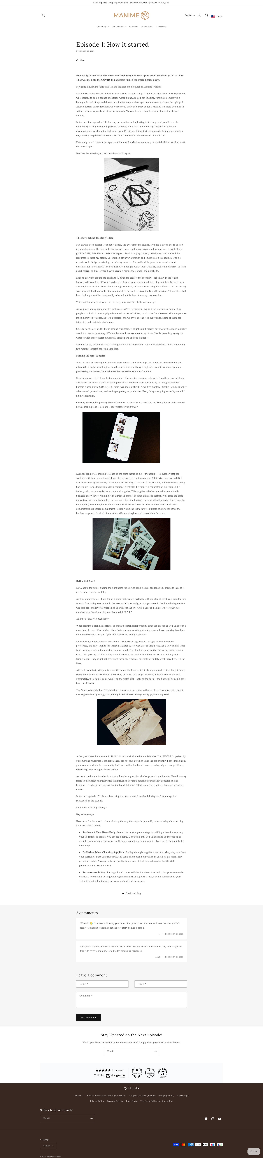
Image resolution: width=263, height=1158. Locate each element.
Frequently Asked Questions (142, 1096)
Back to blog (133, 893)
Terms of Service (115, 1101)
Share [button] (82, 60)
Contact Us (79, 1096)
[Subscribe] (155, 1051)
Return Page (183, 1096)
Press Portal (131, 1101)
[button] (43, 15)
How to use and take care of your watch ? (106, 1096)
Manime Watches (54, 1156)
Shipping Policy (166, 1096)
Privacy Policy (97, 1101)
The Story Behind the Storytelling (156, 1101)
